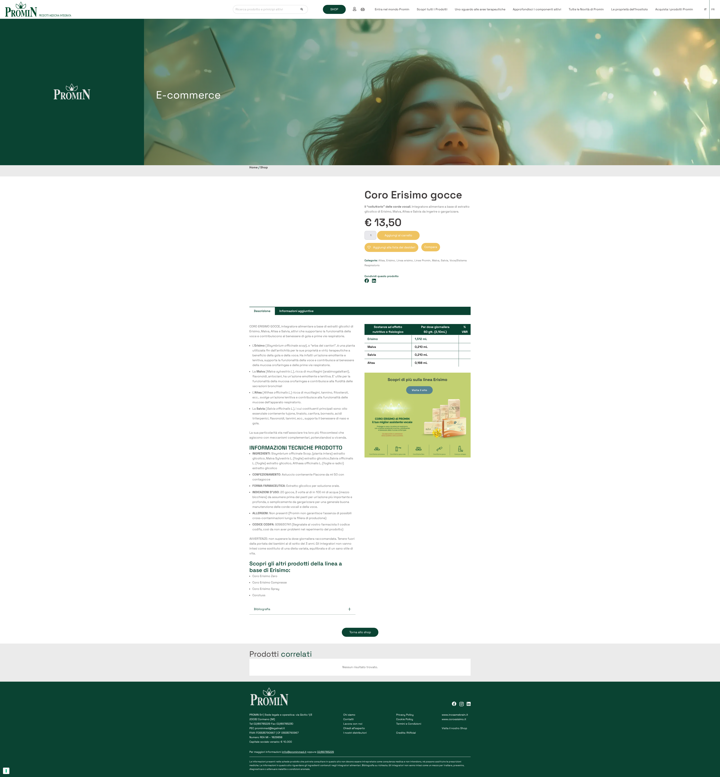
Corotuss (258, 595)
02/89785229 (262, 723)
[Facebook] (454, 704)
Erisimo (390, 260)
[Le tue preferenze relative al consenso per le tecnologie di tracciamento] (6, 771)
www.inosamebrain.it (455, 714)
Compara (430, 247)
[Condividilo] (368, 281)
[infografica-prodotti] (417, 415)
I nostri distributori (355, 732)
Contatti (348, 719)
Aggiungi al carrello (398, 235)
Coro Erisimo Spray (265, 589)
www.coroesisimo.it (454, 719)
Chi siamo (349, 714)
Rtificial (411, 732)
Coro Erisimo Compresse (269, 582)
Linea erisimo (405, 260)
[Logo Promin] (38, 9)
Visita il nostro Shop (454, 728)
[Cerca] (302, 9)
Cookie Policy (404, 719)
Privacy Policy (405, 714)
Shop (264, 167)
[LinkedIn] (469, 704)
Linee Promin (422, 260)
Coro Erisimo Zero (264, 576)
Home (253, 167)
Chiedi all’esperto (354, 728)
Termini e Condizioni (408, 723)
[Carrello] (363, 9)
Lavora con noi (352, 723)
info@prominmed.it (294, 752)
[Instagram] (461, 704)
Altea (381, 260)
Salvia (444, 260)
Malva (435, 260)
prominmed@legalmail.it (270, 728)
